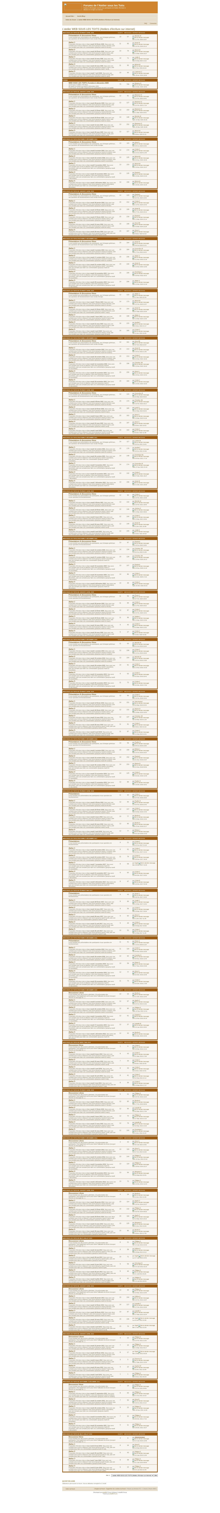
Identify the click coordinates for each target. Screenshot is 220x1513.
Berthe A (137, 815)
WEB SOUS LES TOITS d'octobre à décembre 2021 (80, 437)
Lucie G (137, 407)
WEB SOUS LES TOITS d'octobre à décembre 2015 (80, 990)
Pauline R (138, 742)
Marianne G (138, 95)
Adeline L (137, 616)
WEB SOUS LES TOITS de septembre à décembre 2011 (81, 1381)
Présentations (74, 794)
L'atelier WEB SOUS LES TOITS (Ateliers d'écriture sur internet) (98, 19)
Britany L (137, 749)
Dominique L (138, 272)
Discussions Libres (76, 993)
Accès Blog (81, 16)
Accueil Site (70, 16)
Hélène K (137, 1248)
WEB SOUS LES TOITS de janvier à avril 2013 (78, 1286)
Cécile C (137, 149)
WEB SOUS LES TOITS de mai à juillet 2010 (77, 1434)
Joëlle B (137, 57)
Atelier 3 (72, 57)
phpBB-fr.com (113, 1493)
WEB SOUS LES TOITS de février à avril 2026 (78, 32)
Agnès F (137, 1000)
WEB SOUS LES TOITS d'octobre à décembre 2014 (80, 1138)
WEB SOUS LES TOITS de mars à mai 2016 (77, 1042)
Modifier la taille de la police (154, 19)
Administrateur (140, 1437)
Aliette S (137, 256)
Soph (136, 1318)
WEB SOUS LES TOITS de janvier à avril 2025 (78, 91)
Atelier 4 (72, 64)
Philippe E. (138, 1007)
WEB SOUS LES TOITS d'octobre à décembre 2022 (80, 338)
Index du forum (71, 19)
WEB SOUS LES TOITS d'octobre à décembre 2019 (80, 639)
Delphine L (138, 1015)
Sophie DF (138, 1366)
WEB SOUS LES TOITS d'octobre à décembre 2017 (80, 838)
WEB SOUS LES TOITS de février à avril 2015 (78, 1090)
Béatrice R (138, 83)
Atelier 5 (72, 71)
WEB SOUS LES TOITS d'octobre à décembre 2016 (80, 938)
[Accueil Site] (73, 6)
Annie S (137, 893)
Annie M (137, 42)
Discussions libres (76, 1045)
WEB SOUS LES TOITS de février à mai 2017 (78, 890)
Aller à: (108, 1475)
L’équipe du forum (99, 1488)
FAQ (145, 23)
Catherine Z (138, 71)
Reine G (137, 941)
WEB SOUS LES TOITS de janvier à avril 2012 (78, 1334)
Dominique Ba (139, 455)
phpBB (104, 1492)
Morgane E (138, 1171)
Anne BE (137, 223)
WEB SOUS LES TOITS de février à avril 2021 (78, 491)
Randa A (137, 172)
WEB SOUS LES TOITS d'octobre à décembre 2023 (80, 238)
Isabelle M (138, 1023)
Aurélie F (137, 322)
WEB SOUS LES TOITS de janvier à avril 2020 (78, 592)
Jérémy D (138, 508)
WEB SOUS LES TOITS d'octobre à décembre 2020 (80, 538)
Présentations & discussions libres (82, 36)
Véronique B (138, 1263)
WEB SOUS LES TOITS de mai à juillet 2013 (77, 1238)
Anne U (137, 230)
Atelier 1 (72, 42)
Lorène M (138, 440)
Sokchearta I (139, 701)
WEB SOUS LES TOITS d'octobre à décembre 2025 (89, 83)
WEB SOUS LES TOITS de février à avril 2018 (78, 791)
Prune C (137, 595)
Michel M (137, 50)
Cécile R (137, 880)
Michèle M (138, 36)
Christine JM (139, 362)
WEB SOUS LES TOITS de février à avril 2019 (78, 691)
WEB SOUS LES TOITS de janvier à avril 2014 (78, 1190)
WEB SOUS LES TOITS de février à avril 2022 (78, 390)
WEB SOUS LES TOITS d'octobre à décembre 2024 (80, 139)
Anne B (137, 1399)
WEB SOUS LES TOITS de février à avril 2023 (78, 290)
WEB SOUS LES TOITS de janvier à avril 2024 (78, 191)
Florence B (138, 1358)
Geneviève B (139, 248)
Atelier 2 (72, 50)
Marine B (137, 709)
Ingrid (136, 863)
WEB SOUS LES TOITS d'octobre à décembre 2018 (80, 739)
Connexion (153, 23)
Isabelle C (138, 1303)
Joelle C (137, 900)
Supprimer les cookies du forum (116, 1488)
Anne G (137, 142)
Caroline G (138, 955)
